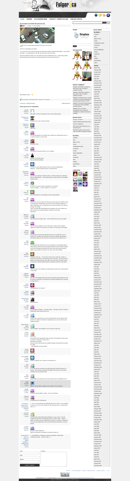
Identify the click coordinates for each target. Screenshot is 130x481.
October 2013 (97, 286)
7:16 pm (26, 378)
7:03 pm (26, 329)
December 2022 (98, 83)
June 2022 (96, 94)
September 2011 (98, 341)
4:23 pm (26, 194)
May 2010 (96, 376)
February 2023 (97, 80)
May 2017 (96, 192)
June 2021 (96, 109)
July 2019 (96, 146)
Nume (21, 451)
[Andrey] (85, 183)
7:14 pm (26, 367)
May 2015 (96, 244)
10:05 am (26, 244)
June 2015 (96, 242)
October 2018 (97, 161)
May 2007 (96, 454)
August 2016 (97, 212)
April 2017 (96, 194)
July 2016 (96, 214)
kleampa (26, 109)
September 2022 (98, 89)
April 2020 (96, 131)
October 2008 (97, 417)
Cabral (74, 144)
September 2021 (98, 104)
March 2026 (97, 67)
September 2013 (98, 288)
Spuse (74, 166)
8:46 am (26, 287)
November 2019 (98, 139)
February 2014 (97, 277)
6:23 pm (26, 201)
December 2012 (98, 308)
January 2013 (97, 306)
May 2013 (96, 297)
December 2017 (98, 177)
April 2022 (96, 96)
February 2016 (97, 225)
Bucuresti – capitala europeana (28, 103)
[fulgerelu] (75, 183)
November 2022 (98, 85)
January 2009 (97, 411)
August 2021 (97, 107)
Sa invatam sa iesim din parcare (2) (32, 23)
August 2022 (97, 91)
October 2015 (97, 233)
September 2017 (98, 183)
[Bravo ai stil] (80, 178)
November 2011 (98, 336)
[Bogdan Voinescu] (75, 173)
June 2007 (96, 452)
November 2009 (98, 389)
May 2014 (96, 271)
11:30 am (26, 218)
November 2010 (98, 362)
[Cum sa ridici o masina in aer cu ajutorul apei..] (77, 56)
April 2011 (96, 352)
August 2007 (97, 448)
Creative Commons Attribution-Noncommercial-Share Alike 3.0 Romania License (75, 477)
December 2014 (98, 255)
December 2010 (98, 360)
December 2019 (98, 137)
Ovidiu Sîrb (75, 157)
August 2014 (97, 264)
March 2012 (97, 327)
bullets (26, 99)
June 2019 (96, 148)
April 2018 (96, 168)
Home (22, 19)
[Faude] (80, 173)
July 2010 (96, 371)
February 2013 (97, 303)
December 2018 (98, 157)
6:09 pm (26, 143)
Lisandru (26, 426)
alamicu (26, 140)
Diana (27, 253)
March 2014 (97, 275)
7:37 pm (26, 317)
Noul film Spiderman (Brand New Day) (82, 121)
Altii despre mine (40, 19)
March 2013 (97, 301)
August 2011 (97, 343)
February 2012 (97, 330)
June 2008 (96, 426)
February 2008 (97, 435)
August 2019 (97, 144)
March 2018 (97, 170)
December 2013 (98, 282)
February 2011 (97, 356)
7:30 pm (26, 277)
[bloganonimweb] (85, 173)
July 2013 (96, 292)
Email (21, 455)
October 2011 (97, 338)
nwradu (75, 155)
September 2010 (98, 367)
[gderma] (80, 183)
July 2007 (96, 450)
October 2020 (97, 120)
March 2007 (97, 459)
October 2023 (97, 72)
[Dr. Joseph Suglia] (75, 189)
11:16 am (26, 335)
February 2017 (97, 198)
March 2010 (97, 380)
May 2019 (96, 150)
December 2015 (98, 229)
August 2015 (97, 238)
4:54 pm (26, 294)
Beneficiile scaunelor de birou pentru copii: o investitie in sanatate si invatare (81, 88)
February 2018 (97, 172)
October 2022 (97, 87)
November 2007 (98, 441)
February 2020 (97, 135)
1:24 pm (26, 120)
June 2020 (96, 126)
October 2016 (97, 207)
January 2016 (97, 227)
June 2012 (96, 321)
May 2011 (96, 349)
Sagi (27, 154)
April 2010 (96, 378)
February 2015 (97, 251)
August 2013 (97, 290)
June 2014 (96, 268)
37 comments (37, 25)
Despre (29, 19)
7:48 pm (26, 385)
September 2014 (98, 262)
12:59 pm (26, 113)
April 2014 (96, 273)
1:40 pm (26, 127)
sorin (27, 265)
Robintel (75, 161)
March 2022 (97, 98)
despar (26, 291)
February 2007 (97, 461)
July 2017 (96, 188)
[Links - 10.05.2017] (87, 56)
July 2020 (96, 124)
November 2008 (98, 415)
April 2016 (96, 220)
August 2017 (97, 185)
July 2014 (96, 266)
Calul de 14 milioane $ (78, 124)
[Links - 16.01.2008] (87, 66)
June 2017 (96, 190)
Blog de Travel (76, 142)
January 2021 (97, 113)
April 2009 (96, 404)
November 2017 (98, 179)
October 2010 (97, 365)
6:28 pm (26, 361)
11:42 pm (26, 175)
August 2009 (97, 395)
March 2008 (97, 432)
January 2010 (97, 384)
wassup (26, 182)
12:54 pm (26, 256)
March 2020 (97, 133)
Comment (43, 451)
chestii (29, 25)
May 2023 (96, 78)
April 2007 (96, 456)
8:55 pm (26, 233)
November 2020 (98, 118)
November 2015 (98, 231)
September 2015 (98, 236)
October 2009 (97, 391)
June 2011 (96, 347)
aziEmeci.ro (25, 124)
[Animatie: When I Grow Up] (87, 76)
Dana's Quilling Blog (77, 153)
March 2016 (97, 223)
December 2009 (98, 386)
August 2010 (97, 369)
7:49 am (26, 308)
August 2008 (97, 421)
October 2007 (97, 443)
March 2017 (97, 196)
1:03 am (26, 392)
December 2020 (98, 115)
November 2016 (98, 205)
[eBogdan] (85, 178)
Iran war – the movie (78, 119)
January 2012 (97, 332)
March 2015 (97, 249)
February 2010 (97, 382)
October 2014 (97, 260)
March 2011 (97, 354)
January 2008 (97, 437)
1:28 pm (26, 399)
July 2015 (96, 240)
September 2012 (98, 314)
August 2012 (97, 317)
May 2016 (96, 218)
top (108, 470)
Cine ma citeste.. (76, 19)
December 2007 (98, 439)
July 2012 (96, 319)
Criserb (75, 150)
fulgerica (46, 477)
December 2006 (98, 465)
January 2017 (97, 201)
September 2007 (98, 446)
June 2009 (96, 400)
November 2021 (98, 102)
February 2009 (97, 408)
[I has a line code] (77, 76)
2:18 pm (26, 166)
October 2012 (97, 312)
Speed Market (76, 164)
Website (22, 459)
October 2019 (97, 142)
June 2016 (96, 216)
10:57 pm (26, 352)
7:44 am (26, 268)
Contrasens (76, 148)
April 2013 (96, 299)
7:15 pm (26, 409)
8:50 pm (26, 157)
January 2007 (97, 463)
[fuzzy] (75, 178)
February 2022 (97, 100)
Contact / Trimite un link (58, 19)
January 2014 (97, 279)
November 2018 (98, 159)
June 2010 (96, 373)
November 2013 (98, 284)
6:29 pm (26, 150)
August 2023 (97, 74)
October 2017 (97, 181)
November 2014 (98, 258)
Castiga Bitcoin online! (78, 146)
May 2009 (96, 402)
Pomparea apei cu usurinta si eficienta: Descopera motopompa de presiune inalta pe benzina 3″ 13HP (82, 99)
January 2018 (97, 174)
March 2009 (97, 406)
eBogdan (75, 86)
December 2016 (98, 203)
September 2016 (98, 209)
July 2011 (96, 345)
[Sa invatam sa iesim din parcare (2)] (37, 42)
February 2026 (97, 70)
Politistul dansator (66, 103)
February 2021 (97, 111)
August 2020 (97, 122)
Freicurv (69, 479)
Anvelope (75, 137)
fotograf (26, 349)
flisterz (77, 479)
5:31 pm (26, 134)
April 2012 (96, 325)
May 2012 (96, 323)
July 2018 (96, 164)
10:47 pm (26, 429)
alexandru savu (24, 117)
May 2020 (96, 129)
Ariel (74, 139)
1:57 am (26, 301)
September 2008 (98, 419)
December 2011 (98, 334)
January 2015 (97, 253)
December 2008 (98, 413)
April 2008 (96, 430)
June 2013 (96, 295)
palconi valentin (24, 298)
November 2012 (98, 310)
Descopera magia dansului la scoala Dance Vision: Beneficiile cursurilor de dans (82, 105)
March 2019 (97, 155)
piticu (74, 159)
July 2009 (96, 397)
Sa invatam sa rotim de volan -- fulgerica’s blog (24, 405)
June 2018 (96, 166)
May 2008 (96, 428)
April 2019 (96, 153)
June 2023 (96, 76)
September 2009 (98, 393)
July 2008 (96, 424)
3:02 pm (26, 225)
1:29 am (26, 185)
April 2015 (96, 247)
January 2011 (97, 358)
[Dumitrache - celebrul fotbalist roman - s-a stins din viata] (77, 66)
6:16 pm (26, 416)
